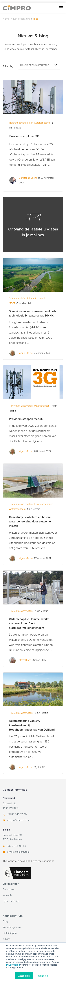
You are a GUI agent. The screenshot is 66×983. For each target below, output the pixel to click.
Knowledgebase (12, 927)
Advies (6, 939)
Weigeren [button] (43, 975)
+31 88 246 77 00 (17, 814)
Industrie (7, 895)
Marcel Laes (25, 660)
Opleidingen (10, 933)
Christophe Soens (28, 177)
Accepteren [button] (24, 975)
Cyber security (11, 901)
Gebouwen (9, 889)
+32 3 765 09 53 (16, 846)
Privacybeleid (13, 964)
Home (6, 18)
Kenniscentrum (21, 18)
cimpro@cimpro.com (18, 820)
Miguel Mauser (26, 353)
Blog (5, 921)
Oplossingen (11, 884)
